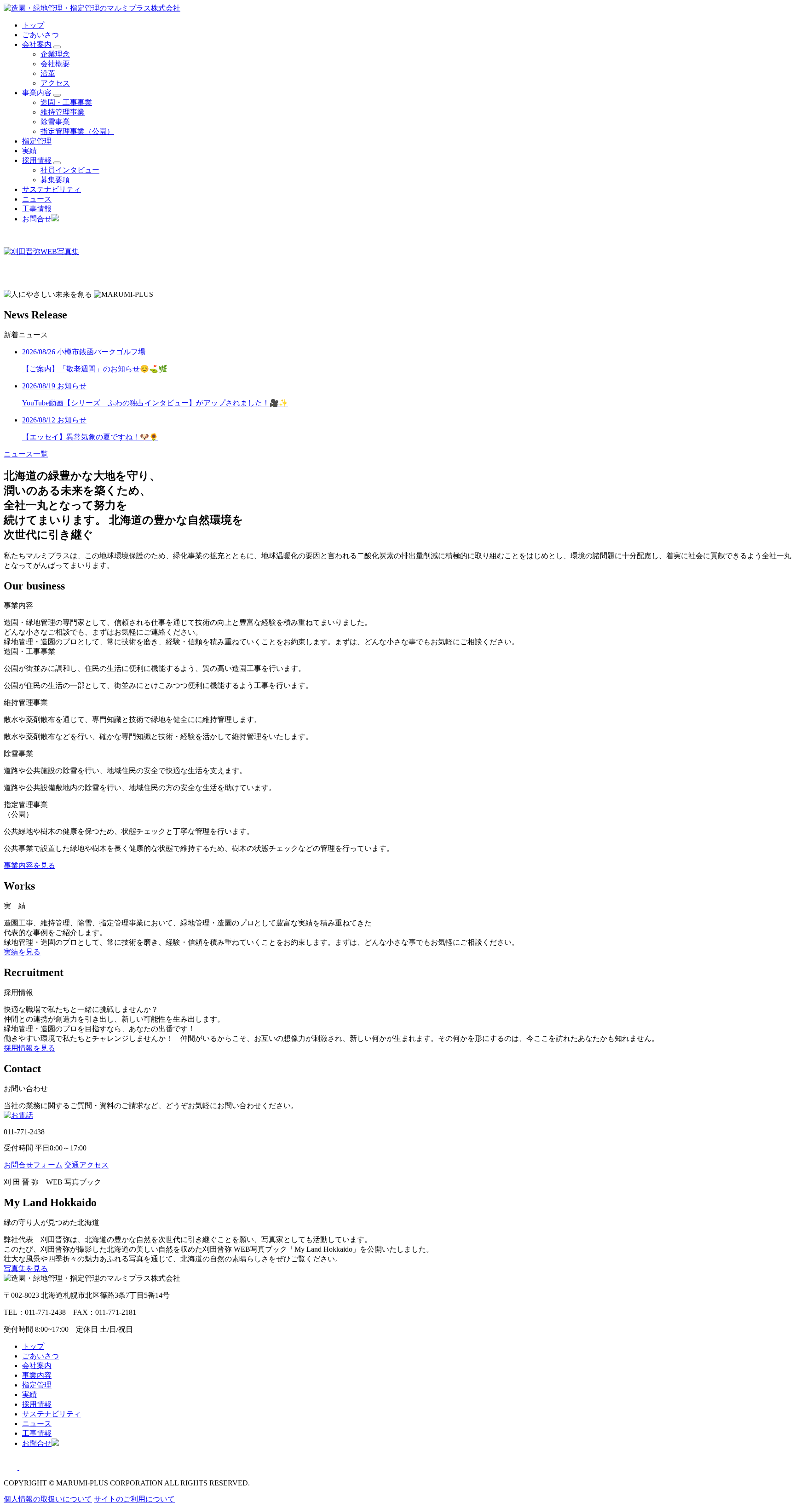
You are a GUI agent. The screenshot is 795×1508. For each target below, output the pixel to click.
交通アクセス (86, 1165)
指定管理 (37, 141)
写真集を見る (26, 1268)
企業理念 (55, 54)
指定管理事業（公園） (77, 131)
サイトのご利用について (134, 1499)
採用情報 (37, 160)
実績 (29, 151)
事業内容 (37, 93)
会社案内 (37, 44)
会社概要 (55, 64)
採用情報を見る (29, 1048)
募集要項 (55, 180)
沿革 (47, 73)
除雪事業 (55, 122)
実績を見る (22, 952)
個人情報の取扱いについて (48, 1499)
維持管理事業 (62, 112)
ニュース (37, 199)
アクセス (55, 83)
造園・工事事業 (66, 102)
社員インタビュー (69, 170)
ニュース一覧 (26, 454)
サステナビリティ (51, 189)
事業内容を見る (29, 865)
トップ (33, 25)
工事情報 (37, 209)
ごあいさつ (40, 35)
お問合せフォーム (33, 1165)
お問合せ (37, 219)
